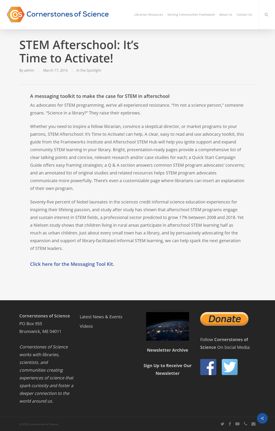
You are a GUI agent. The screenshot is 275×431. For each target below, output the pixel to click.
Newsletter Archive (167, 350)
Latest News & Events (101, 317)
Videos (86, 326)
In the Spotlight (88, 70)
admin (29, 70)
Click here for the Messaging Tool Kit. (72, 264)
